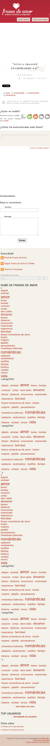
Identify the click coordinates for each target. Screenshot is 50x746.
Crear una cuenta (40, 19)
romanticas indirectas (12, 348)
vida (4, 376)
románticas (11, 95)
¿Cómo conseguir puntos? (39, 148)
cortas (4, 308)
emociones (7, 323)
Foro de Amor (44, 742)
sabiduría (5, 356)
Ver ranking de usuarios (25, 717)
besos (4, 300)
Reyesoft (45, 738)
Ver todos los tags (25, 707)
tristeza (5, 367)
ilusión (4, 337)
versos (4, 372)
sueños (5, 361)
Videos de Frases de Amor (13, 730)
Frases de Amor (32, 742)
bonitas (4, 303)
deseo (4, 317)
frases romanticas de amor (15, 334)
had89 (5, 121)
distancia (5, 320)
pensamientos (8, 345)
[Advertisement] (25, 41)
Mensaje (7, 216)
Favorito (13, 78)
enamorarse (33, 93)
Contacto (10, 738)
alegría (4, 290)
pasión (4, 342)
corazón (5, 306)
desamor (6, 314)
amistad (5, 293)
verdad (4, 370)
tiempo (4, 364)
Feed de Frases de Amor (15, 258)
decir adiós (6, 311)
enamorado (19, 93)
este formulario (33, 103)
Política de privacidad (41, 740)
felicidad (6, 331)
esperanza (7, 328)
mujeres (5, 340)
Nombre (8, 207)
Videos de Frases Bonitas (13, 727)
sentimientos (7, 358)
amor (8, 93)
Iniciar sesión (23, 19)
